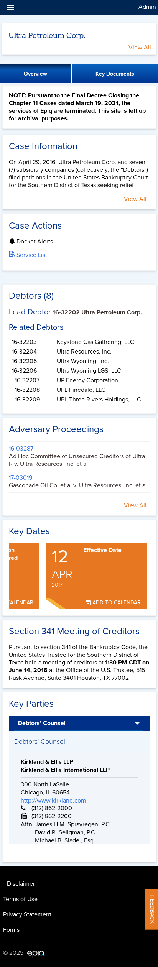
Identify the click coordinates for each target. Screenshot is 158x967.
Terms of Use (20, 899)
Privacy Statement (27, 914)
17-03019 (20, 478)
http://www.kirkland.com (53, 800)
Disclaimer (21, 884)
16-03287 (21, 448)
